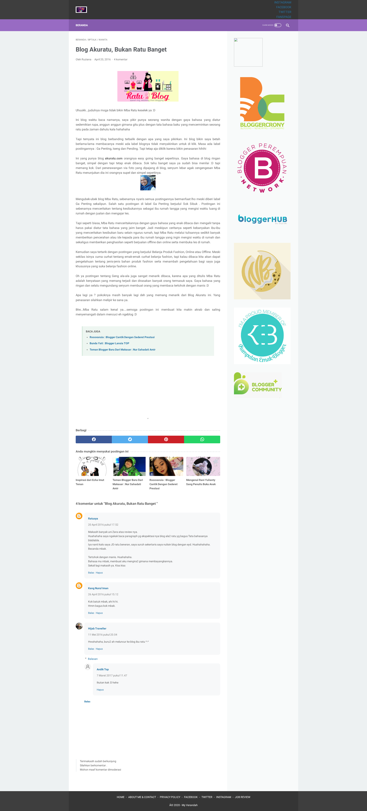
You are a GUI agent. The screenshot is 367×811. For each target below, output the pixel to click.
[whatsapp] (202, 439)
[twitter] (130, 439)
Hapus (99, 572)
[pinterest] (166, 439)
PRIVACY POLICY (170, 797)
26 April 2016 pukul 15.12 (103, 594)
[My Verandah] (84, 10)
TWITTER (284, 12)
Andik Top (103, 669)
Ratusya (93, 518)
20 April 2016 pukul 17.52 (103, 524)
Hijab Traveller (97, 628)
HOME (120, 797)
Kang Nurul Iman (98, 588)
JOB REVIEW (242, 797)
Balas (91, 572)
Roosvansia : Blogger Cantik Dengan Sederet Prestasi (122, 337)
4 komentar (120, 59)
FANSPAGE (283, 17)
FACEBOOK (283, 7)
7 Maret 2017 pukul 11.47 (112, 675)
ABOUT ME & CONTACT (142, 797)
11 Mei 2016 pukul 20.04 (102, 634)
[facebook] (94, 439)
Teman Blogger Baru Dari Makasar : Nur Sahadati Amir (122, 349)
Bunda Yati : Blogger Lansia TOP (109, 343)
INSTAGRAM (282, 2)
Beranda (82, 25)
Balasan (93, 658)
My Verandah (190, 805)
